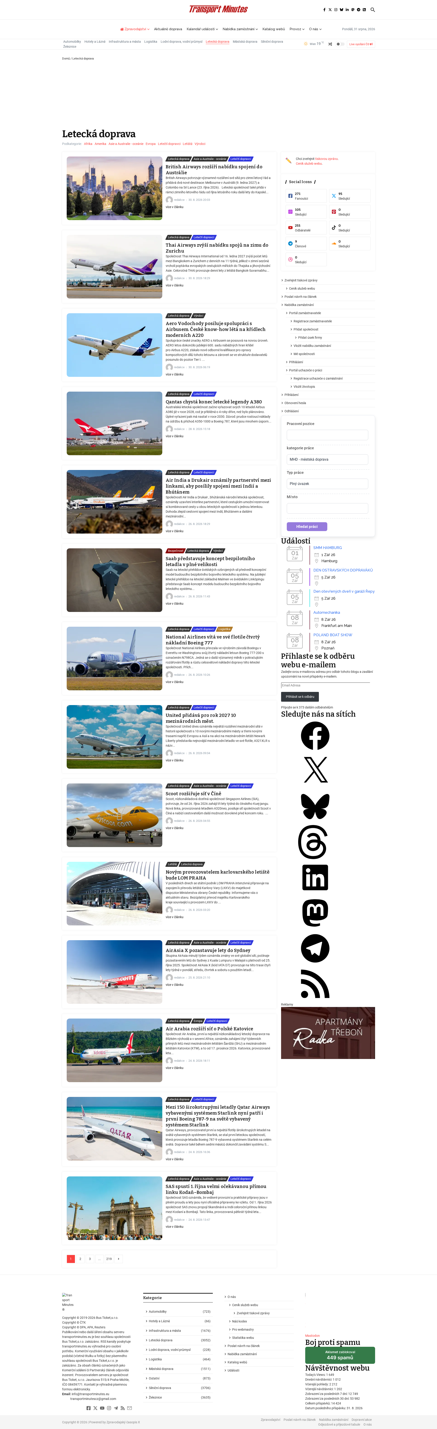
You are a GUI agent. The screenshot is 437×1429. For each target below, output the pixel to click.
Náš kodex (239, 1321)
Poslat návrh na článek (301, 296)
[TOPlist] (340, 1311)
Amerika (100, 144)
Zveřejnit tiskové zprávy (301, 280)
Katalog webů (273, 29)
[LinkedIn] (315, 893)
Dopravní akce (362, 1420)
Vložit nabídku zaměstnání (312, 346)
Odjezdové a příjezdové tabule (339, 1424)
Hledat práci (307, 526)
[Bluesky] (315, 822)
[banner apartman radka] (328, 1033)
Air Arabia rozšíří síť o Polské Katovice (209, 1028)
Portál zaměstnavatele (305, 313)
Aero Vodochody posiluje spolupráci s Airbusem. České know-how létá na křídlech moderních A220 (216, 329)
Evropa (151, 144)
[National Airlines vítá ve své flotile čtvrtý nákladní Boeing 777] (114, 658)
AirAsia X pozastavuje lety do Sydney (208, 950)
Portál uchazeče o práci (305, 370)
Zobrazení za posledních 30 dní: (327, 1398)
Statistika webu (243, 1338)
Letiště (187, 144)
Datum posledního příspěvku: (326, 1408)
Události (233, 1370)
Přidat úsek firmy (310, 337)
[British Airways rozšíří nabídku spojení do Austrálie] (114, 188)
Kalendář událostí (201, 29)
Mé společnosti (304, 354)
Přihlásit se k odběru (300, 696)
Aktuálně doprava (168, 29)
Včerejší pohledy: (317, 1384)
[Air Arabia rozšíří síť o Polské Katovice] (114, 1050)
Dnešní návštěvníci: (319, 1379)
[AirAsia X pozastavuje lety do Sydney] (114, 972)
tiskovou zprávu (326, 159)
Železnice (69, 46)
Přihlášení (296, 362)
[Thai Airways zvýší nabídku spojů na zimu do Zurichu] (114, 266)
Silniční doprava (272, 41)
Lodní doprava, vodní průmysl (181, 41)
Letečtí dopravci (169, 144)
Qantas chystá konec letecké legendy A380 (214, 402)
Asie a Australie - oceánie (126, 144)
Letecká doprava (217, 41)
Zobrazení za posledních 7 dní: (326, 1394)
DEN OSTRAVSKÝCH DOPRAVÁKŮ (343, 570)
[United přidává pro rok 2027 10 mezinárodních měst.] (114, 737)
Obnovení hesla (295, 403)
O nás (313, 29)
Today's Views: (315, 1375)
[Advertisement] (218, 95)
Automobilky (72, 41)
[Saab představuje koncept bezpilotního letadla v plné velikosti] (114, 580)
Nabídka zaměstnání (238, 29)
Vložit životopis (304, 386)
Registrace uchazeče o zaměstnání (318, 378)
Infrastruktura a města (125, 41)
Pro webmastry (243, 1329)
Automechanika (326, 612)
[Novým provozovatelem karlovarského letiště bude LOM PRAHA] (114, 893)
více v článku (174, 207)
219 (109, 1259)
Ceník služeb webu (309, 163)
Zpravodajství (270, 1420)
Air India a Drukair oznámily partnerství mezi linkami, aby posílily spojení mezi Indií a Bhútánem (218, 486)
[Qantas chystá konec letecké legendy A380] (114, 423)
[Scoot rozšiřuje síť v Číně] (114, 815)
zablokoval (340, 1357)
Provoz (295, 29)
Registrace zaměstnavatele (313, 321)
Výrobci (200, 144)
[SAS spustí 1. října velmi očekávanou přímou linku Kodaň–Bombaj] (114, 1208)
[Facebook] (315, 751)
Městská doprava (245, 41)
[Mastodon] (315, 929)
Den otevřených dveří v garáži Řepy (344, 591)
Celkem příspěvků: (318, 1403)
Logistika (150, 41)
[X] (315, 787)
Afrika (88, 144)
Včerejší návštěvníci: (319, 1389)
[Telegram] (315, 964)
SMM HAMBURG (327, 548)
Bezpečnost (175, 550)
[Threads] (315, 858)
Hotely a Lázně (94, 41)
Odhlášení (292, 411)
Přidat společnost (306, 329)
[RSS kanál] (315, 1000)
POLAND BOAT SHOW (332, 635)
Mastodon (312, 1335)
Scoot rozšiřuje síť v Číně (193, 793)
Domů (66, 58)
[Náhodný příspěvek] (330, 44)
